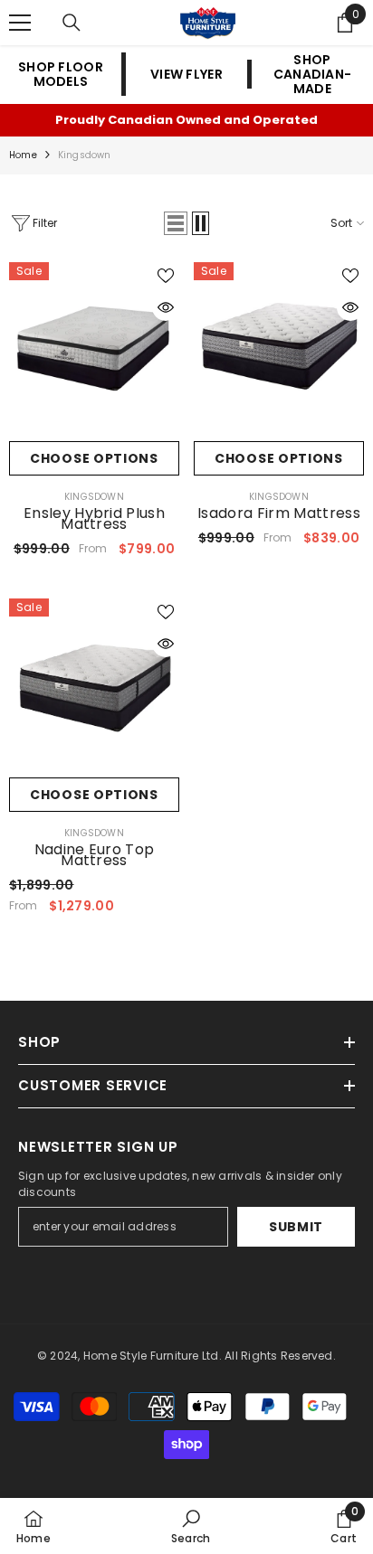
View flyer (186, 74)
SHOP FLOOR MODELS (60, 74)
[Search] (71, 22)
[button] (175, 223)
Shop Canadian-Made (312, 74)
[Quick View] (165, 307)
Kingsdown (84, 155)
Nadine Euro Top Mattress (94, 855)
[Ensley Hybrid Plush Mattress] (94, 347)
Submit (296, 1227)
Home (23, 155)
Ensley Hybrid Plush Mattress (94, 519)
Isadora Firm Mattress (278, 513)
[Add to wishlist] (165, 275)
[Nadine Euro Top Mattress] (94, 683)
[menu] (20, 22)
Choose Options (94, 458)
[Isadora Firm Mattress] (279, 347)
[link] (190, 1526)
